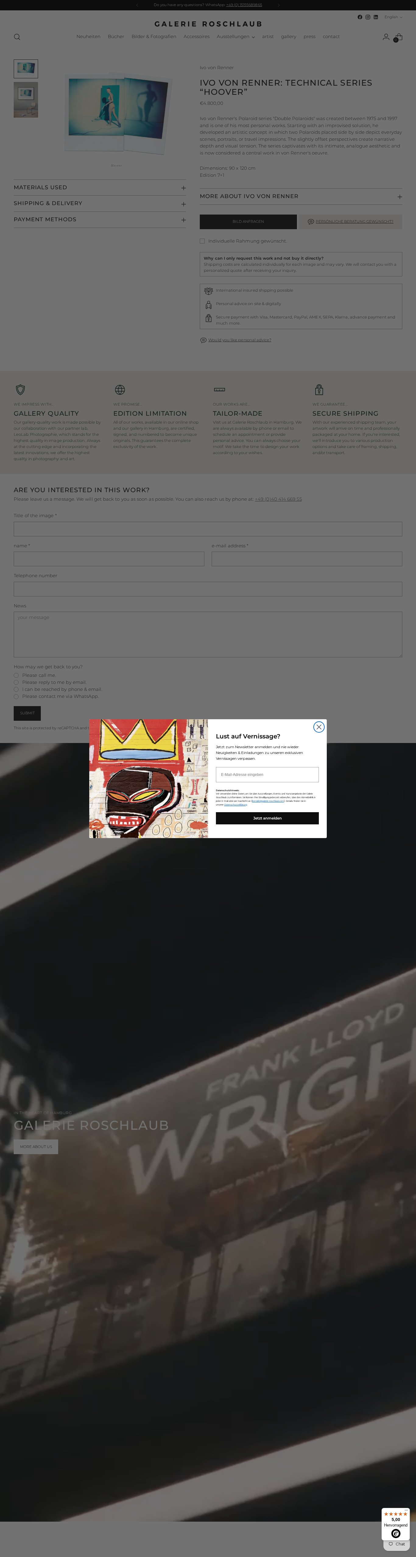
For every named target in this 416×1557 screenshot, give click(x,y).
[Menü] (406, 1511)
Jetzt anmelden (267, 818)
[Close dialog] (319, 727)
